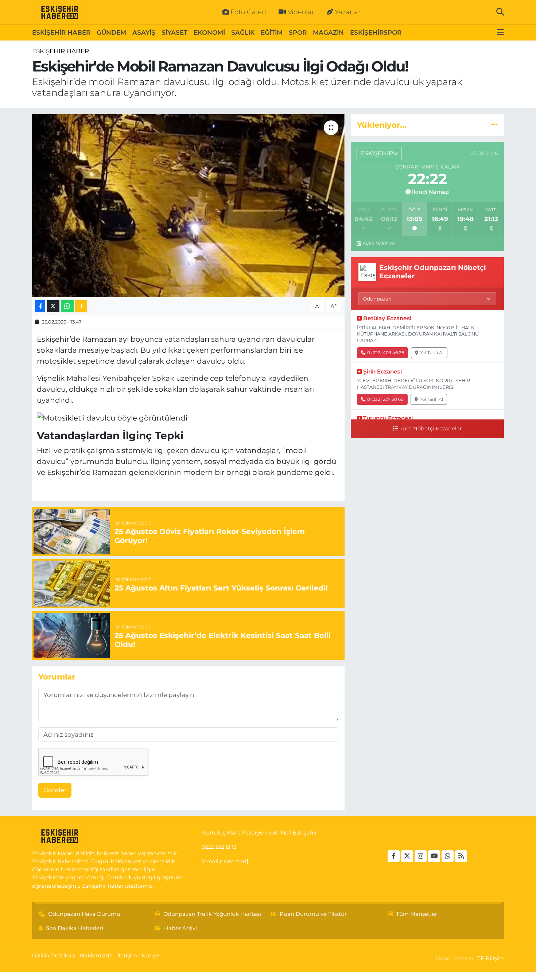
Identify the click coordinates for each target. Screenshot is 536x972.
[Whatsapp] (448, 856)
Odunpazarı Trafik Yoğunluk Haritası (212, 914)
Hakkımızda (96, 955)
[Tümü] (494, 124)
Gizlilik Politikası (53, 955)
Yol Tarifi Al (431, 352)
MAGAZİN (328, 32)
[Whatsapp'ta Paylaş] (67, 306)
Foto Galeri (248, 12)
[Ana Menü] (500, 32)
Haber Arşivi (180, 928)
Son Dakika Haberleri (74, 928)
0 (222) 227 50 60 (385, 399)
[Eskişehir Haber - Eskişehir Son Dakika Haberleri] (59, 12)
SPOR (298, 32)
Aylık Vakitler (378, 243)
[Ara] (500, 12)
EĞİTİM (272, 32)
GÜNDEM (111, 32)
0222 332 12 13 (218, 847)
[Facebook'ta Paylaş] (40, 306)
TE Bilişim (490, 958)
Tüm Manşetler (416, 914)
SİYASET (174, 32)
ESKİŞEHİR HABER (61, 32)
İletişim (127, 955)
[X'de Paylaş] (53, 306)
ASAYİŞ (143, 32)
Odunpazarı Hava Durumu (84, 914)
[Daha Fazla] (81, 306)
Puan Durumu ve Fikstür (313, 914)
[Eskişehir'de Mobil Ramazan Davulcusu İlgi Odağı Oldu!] (188, 205)
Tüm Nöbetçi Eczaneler (431, 428)
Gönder (55, 790)
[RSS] (461, 856)
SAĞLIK (243, 32)
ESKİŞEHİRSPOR (375, 32)
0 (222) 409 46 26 (385, 352)
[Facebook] (394, 856)
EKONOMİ (209, 32)
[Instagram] (421, 856)
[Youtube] (434, 856)
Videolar (301, 12)
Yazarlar (348, 12)
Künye (150, 955)
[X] (407, 856)
